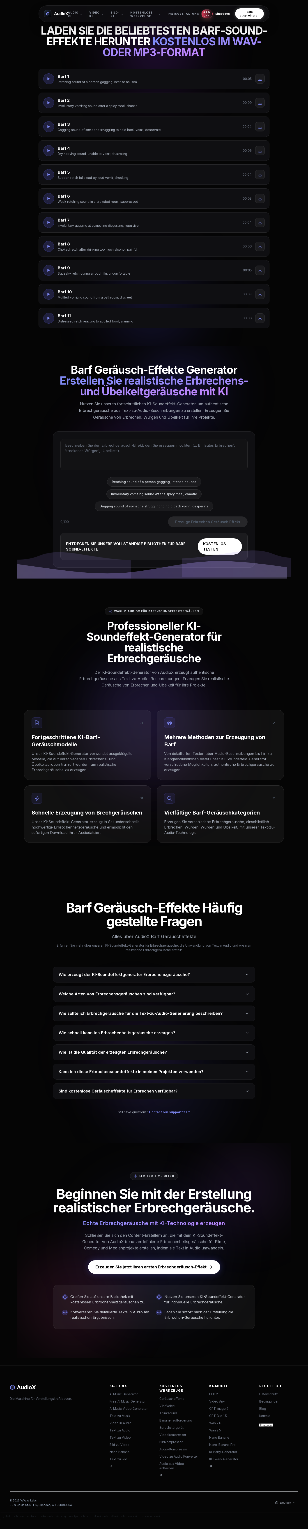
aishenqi (61, 1516)
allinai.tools (101, 1516)
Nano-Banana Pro (222, 1445)
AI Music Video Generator (129, 1408)
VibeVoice (167, 1406)
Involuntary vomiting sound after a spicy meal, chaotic (154, 494)
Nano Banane (120, 1452)
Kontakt (264, 1416)
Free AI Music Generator (128, 1401)
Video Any (217, 1401)
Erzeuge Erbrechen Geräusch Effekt (207, 522)
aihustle (86, 1516)
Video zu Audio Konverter (178, 1456)
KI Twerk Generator (223, 1459)
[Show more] (111, 1466)
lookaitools (46, 1516)
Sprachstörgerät (171, 1427)
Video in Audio (120, 1423)
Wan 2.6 (215, 1423)
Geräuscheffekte (171, 1399)
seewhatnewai (151, 1516)
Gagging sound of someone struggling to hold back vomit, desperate (154, 506)
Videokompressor (172, 1435)
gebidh (7, 1516)
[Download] (260, 79)
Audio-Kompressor (173, 1449)
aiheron (19, 1516)
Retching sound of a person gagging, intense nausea (154, 482)
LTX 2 (213, 1394)
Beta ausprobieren (249, 13)
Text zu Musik (120, 1416)
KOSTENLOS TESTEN (214, 546)
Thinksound (168, 1413)
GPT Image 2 (218, 1408)
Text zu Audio (120, 1430)
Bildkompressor (171, 1442)
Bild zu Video (119, 1445)
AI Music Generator (124, 1394)
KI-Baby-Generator (223, 1452)
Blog (262, 1408)
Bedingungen (269, 1401)
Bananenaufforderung (175, 1420)
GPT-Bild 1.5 (218, 1416)
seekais (31, 1516)
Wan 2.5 (215, 1430)
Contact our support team (169, 1112)
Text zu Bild (118, 1459)
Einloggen (222, 13)
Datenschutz (268, 1394)
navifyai (73, 1516)
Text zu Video (120, 1437)
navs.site (133, 1516)
